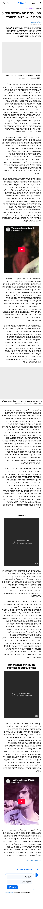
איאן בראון (30, 860)
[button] (33, 3)
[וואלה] (21, 3)
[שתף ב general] (4, 3)
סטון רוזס (38, 860)
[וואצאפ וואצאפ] (8, 3)
